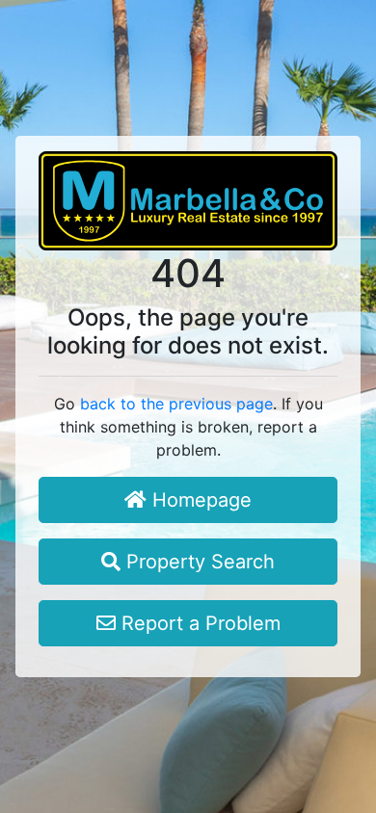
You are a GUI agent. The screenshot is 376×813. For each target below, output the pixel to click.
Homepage (199, 499)
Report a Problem (198, 623)
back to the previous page (176, 403)
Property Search (198, 561)
